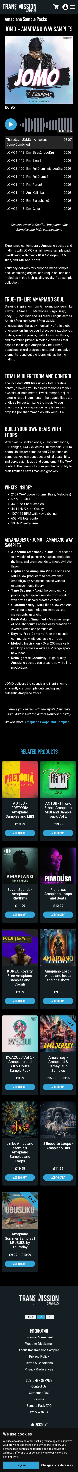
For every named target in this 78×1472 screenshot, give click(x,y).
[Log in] (65, 7)
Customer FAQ (39, 1393)
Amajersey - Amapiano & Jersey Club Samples (58, 1064)
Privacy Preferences (39, 1369)
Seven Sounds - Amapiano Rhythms (20, 893)
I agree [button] (21, 1465)
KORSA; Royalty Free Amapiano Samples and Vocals (20, 977)
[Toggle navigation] (72, 7)
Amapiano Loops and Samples (47, 722)
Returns (39, 1399)
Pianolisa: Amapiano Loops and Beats (58, 893)
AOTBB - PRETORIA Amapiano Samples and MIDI (20, 809)
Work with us (39, 1412)
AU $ (30, 1317)
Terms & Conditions (39, 1363)
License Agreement (39, 1337)
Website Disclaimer (39, 1344)
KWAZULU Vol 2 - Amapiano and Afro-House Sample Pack (20, 1064)
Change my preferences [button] (57, 1465)
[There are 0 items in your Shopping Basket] (56, 6)
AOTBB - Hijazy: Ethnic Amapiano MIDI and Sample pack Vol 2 (58, 809)
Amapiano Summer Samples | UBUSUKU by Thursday (20, 1240)
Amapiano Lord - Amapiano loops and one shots (58, 975)
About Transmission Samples (39, 1350)
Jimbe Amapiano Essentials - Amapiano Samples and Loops (19, 1152)
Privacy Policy (39, 1356)
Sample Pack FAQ (39, 1406)
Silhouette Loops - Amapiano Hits (58, 1145)
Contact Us (39, 1386)
